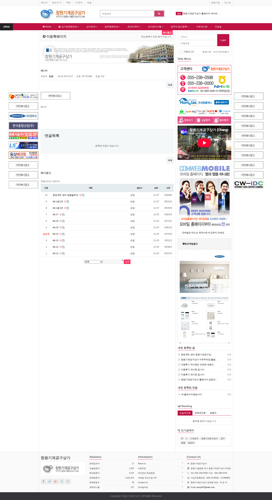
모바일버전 (143, 487)
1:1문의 (79, 2)
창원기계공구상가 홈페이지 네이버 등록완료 (205, 13)
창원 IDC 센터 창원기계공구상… (197, 354)
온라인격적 (133, 26)
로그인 (227, 2)
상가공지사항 (155, 26)
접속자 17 (57, 2)
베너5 (56, 227)
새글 (89, 2)
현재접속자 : (111, 463)
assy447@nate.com (206, 487)
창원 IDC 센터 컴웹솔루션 (66, 195)
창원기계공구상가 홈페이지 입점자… (199, 379)
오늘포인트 (185, 413)
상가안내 (91, 26)
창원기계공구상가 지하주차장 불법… (199, 359)
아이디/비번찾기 (221, 52)
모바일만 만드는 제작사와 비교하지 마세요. (203, 232)
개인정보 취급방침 (146, 473)
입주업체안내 (112, 26)
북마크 (44, 2)
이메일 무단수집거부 (147, 478)
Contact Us (143, 482)
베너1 (56, 253)
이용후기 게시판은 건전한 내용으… (198, 364)
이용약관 (142, 468)
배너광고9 (58, 201)
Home (48, 26)
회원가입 (215, 2)
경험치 (213, 413)
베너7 (56, 214)
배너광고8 (58, 208)
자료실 (218, 26)
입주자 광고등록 (179, 26)
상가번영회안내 (69, 26)
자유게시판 (201, 26)
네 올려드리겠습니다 (191, 394)
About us (142, 463)
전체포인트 (200, 413)
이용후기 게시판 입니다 (192, 369)
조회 (168, 188)
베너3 (56, 240)
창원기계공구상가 (55, 458)
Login (223, 40)
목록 (170, 85)
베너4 (56, 234)
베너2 (56, 247)
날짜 (156, 188)
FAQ (68, 2)
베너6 (56, 221)
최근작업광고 (191, 243)
